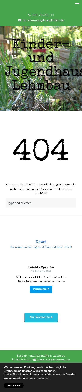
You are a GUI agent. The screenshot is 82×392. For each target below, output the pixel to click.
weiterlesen (40, 289)
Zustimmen (14, 385)
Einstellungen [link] (20, 374)
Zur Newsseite (40, 317)
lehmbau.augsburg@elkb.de (43, 20)
